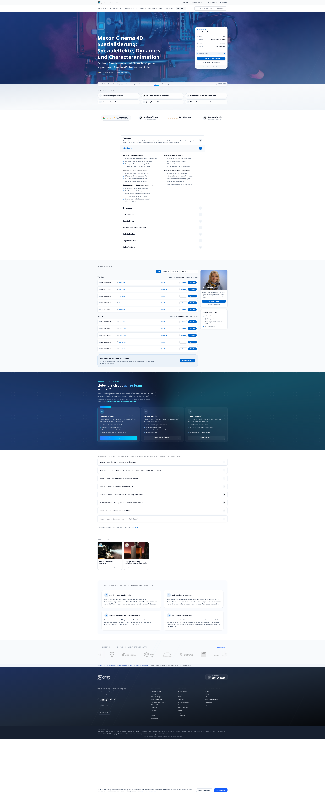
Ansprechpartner (183, 691)
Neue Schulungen (156, 697)
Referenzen (154, 718)
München (122, 282)
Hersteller (180, 8)
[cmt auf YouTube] (110, 699)
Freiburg (172, 731)
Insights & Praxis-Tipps (184, 713)
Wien (166, 734)
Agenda (156, 84)
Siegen (155, 734)
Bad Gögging (101, 731)
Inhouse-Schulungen (184, 702)
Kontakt (185, 2)
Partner (180, 697)
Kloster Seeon (221, 731)
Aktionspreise (155, 694)
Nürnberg (139, 734)
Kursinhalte (111, 84)
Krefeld (109, 734)
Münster (132, 734)
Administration (102, 8)
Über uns (180, 694)
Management (152, 8)
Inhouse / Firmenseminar (212, 62)
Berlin (119, 731)
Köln (104, 734)
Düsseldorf (144, 731)
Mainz (120, 734)
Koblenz (100, 734)
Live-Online (122, 322)
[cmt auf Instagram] (114, 699)
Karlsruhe (207, 731)
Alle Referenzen (221, 647)
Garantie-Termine (156, 691)
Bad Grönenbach (111, 731)
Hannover (197, 731)
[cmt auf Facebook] (99, 699)
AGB (206, 697)
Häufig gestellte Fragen (211, 699)
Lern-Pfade (154, 707)
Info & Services (211, 2)
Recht (160, 8)
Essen (155, 731)
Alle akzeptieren (220, 790)
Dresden (137, 731)
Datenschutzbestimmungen (149, 791)
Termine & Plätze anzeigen (212, 58)
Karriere (180, 710)
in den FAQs (134, 527)
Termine (141, 84)
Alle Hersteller (155, 705)
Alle (159, 271)
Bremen (124, 731)
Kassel (213, 731)
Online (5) (175, 271)
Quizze (153, 713)
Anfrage (207, 694)
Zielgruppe (120, 84)
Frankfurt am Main (163, 731)
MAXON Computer (123, 72)
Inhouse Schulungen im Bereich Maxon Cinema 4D (122, 401)
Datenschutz (208, 702)
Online (145, 734)
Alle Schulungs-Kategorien (158, 702)
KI (120, 8)
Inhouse (149, 84)
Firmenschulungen (183, 705)
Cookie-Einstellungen (204, 790)
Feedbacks (154, 710)
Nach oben (105, 712)
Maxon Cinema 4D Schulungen (109, 32)
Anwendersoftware (130, 8)
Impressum (208, 705)
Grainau (184, 731)
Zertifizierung (169, 8)
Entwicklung (113, 8)
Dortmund (131, 731)
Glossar (153, 715)
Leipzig (115, 734)
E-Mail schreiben (215, 304)
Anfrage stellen (186, 360)
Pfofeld (150, 734)
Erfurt (150, 731)
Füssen (178, 731)
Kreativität (142, 8)
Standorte (180, 699)
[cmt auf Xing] (107, 699)
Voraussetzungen (131, 84)
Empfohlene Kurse (156, 699)
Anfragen (183, 282)
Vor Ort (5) (166, 271)
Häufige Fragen (166, 84)
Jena (202, 731)
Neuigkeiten (181, 715)
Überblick (102, 84)
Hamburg (190, 731)
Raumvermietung (197, 2)
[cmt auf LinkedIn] (103, 699)
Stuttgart (161, 734)
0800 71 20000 (215, 301)
